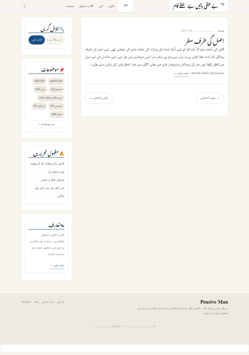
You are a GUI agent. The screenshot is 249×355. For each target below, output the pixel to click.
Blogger (116, 326)
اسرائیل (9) (39, 106)
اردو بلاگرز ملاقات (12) (50, 98)
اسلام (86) (57, 114)
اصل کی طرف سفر (204, 40)
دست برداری (48, 302)
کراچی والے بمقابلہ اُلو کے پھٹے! (47, 163)
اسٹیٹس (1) (56, 106)
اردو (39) (40, 89)
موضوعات (26, 302)
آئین (101, 6)
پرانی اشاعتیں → (98, 98)
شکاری (60, 196)
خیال (221, 30)
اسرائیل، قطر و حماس (52, 180)
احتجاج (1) (56, 89)
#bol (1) (39, 81)
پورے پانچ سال (56, 171)
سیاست (70, 6)
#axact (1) (56, 81)
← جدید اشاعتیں (210, 98)
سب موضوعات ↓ (46, 124)
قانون (111, 6)
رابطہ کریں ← (57, 265)
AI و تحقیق (86, 6)
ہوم (126, 4)
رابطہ (36, 302)
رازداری (60, 302)
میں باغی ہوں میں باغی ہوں (49, 188)
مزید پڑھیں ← (181, 73)
